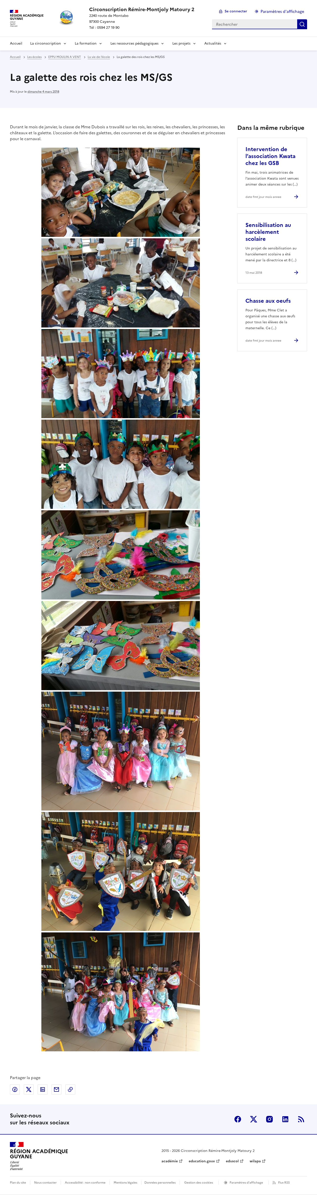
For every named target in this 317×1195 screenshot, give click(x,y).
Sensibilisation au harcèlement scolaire (268, 232)
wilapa (255, 1161)
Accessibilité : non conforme (85, 1182)
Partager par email (56, 1089)
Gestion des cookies (198, 1182)
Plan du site (18, 1182)
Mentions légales (125, 1182)
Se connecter (236, 11)
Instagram (269, 1119)
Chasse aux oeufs (268, 301)
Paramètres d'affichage (282, 11)
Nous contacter (45, 1182)
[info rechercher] (302, 24)
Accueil (16, 43)
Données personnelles (160, 1182)
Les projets (181, 43)
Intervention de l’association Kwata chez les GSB (270, 156)
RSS (301, 1119)
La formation (86, 43)
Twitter (254, 1119)
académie (169, 1161)
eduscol (232, 1161)
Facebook (238, 1119)
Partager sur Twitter (29, 1089)
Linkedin (285, 1119)
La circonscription (45, 43)
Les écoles (34, 57)
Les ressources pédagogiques (134, 43)
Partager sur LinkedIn (43, 1089)
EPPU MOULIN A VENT (64, 57)
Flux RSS (284, 1182)
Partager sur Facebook (15, 1089)
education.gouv (202, 1161)
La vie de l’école (99, 57)
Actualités (212, 43)
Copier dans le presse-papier (70, 1089)
